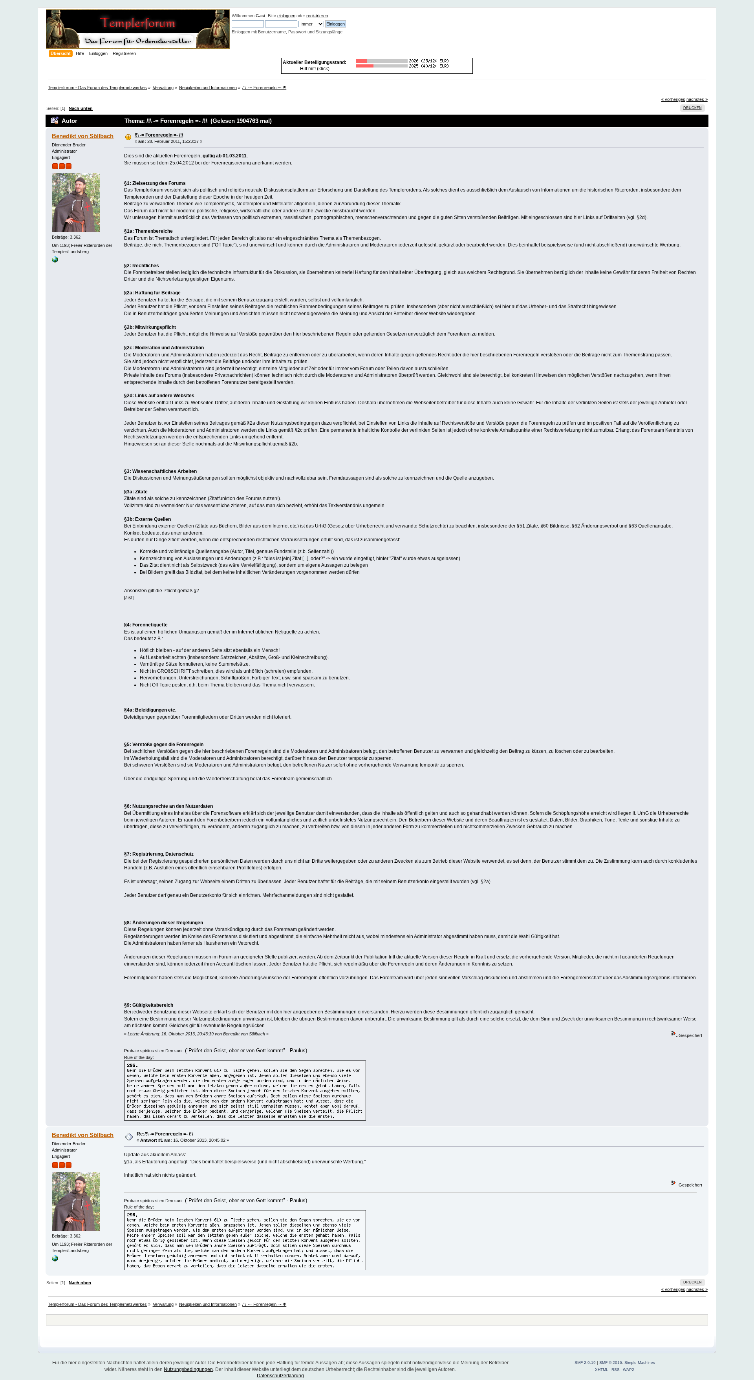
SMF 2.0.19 (585, 1362)
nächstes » (697, 99)
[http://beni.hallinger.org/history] (55, 261)
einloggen (286, 15)
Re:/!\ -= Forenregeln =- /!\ (165, 1134)
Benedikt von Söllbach (82, 136)
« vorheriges (673, 99)
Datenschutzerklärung (280, 1375)
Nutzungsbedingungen (188, 1369)
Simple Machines (639, 1362)
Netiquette (286, 632)
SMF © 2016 (610, 1362)
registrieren (317, 15)
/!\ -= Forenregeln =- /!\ (159, 135)
